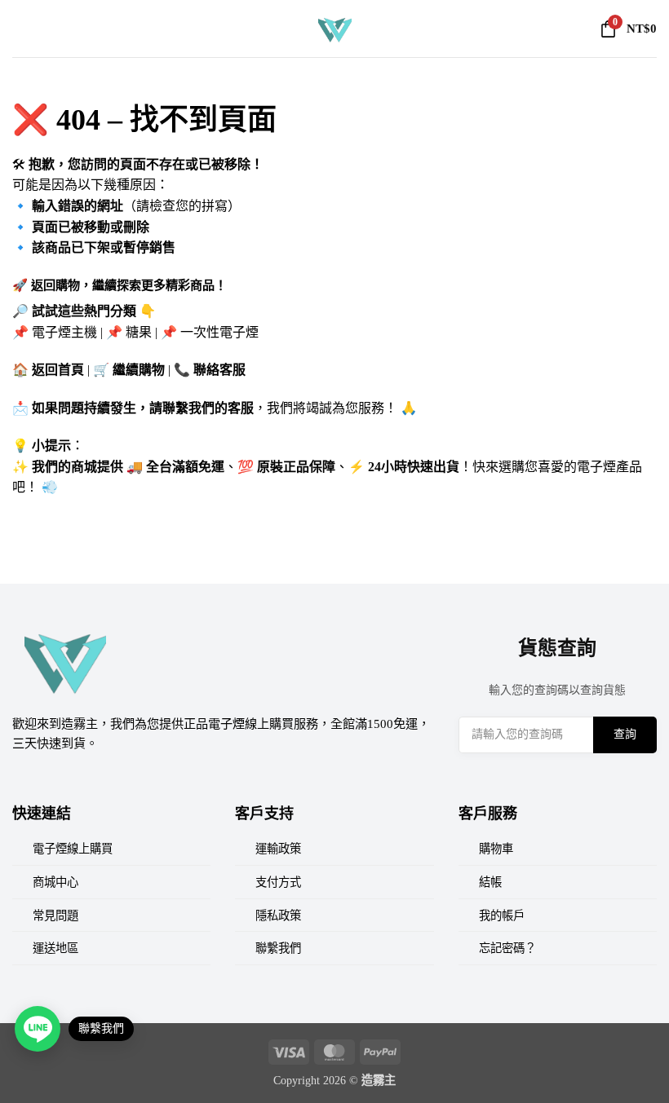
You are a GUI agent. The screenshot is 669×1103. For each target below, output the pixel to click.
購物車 (496, 848)
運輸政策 (278, 848)
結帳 (490, 882)
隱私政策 (278, 915)
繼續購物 (139, 370)
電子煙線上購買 (73, 848)
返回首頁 (58, 370)
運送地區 (55, 948)
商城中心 (55, 882)
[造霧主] (335, 29)
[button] (22, 28)
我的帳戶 (502, 915)
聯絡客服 (219, 370)
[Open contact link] (37, 1029)
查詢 (625, 734)
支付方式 (278, 882)
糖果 (139, 332)
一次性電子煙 (219, 332)
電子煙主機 (64, 332)
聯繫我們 (278, 948)
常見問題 (55, 915)
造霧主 (378, 1080)
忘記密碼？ (507, 948)
